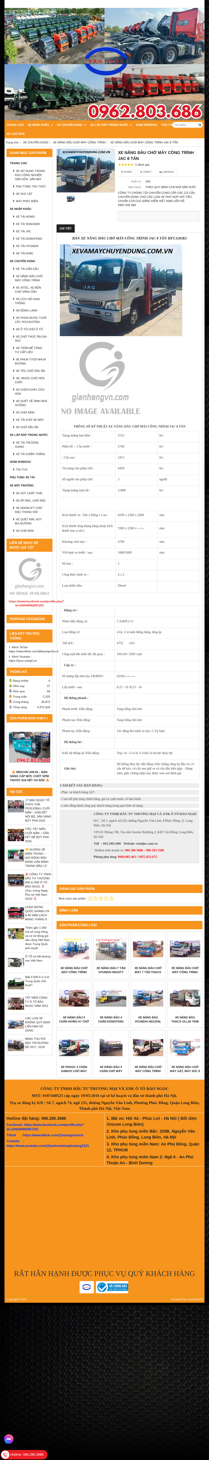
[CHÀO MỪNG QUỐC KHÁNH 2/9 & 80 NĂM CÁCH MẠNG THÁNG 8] (16, 920)
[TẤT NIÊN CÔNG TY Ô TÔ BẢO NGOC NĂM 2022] (16, 1010)
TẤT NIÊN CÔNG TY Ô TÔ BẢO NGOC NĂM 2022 (36, 1001)
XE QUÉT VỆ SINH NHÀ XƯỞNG (31, 403)
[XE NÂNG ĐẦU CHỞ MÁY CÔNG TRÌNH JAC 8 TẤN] (86, 170)
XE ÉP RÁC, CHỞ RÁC (31, 500)
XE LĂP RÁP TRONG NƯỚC (109, 124)
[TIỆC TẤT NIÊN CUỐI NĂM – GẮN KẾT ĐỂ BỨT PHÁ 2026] (16, 842)
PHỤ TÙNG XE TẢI (22, 477)
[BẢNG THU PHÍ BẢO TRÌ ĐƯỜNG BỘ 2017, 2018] (16, 1052)
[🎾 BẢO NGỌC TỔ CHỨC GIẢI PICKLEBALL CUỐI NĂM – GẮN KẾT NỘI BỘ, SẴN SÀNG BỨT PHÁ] (16, 813)
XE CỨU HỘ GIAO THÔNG (27, 301)
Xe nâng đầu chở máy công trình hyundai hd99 (148, 1071)
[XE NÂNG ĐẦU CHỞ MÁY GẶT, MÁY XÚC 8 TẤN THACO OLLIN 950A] (185, 1047)
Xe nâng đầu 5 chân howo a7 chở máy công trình (74, 1021)
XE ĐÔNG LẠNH (26, 310)
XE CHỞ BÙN (15, 133)
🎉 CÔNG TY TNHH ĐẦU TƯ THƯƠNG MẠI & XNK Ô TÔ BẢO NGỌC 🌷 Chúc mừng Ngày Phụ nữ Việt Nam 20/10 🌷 (38, 886)
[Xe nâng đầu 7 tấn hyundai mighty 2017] (111, 949)
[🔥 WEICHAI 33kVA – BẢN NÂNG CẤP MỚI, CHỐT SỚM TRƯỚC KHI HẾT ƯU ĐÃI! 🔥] (29, 747)
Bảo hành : (135, 187)
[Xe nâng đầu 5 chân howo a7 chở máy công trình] (74, 998)
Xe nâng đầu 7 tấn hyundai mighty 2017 (111, 972)
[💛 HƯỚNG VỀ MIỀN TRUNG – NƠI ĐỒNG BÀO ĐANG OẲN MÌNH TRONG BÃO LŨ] (16, 862)
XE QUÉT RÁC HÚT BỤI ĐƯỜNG (28, 521)
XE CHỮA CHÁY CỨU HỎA (29, 391)
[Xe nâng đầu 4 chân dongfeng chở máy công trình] (111, 998)
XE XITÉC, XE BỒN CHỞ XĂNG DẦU (28, 289)
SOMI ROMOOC (146, 124)
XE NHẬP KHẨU (39, 124)
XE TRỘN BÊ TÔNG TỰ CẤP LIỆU (28, 350)
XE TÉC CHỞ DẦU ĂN (30, 370)
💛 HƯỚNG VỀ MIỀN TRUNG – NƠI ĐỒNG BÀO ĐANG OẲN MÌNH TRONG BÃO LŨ (36, 857)
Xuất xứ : (136, 181)
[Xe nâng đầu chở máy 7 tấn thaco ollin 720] (148, 949)
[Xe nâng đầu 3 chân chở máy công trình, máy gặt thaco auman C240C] (111, 1047)
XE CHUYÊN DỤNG (70, 124)
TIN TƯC (22, 469)
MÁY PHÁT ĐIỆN (27, 201)
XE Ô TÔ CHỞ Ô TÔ (29, 329)
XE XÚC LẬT (24, 193)
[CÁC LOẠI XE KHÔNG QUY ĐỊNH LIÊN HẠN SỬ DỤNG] (16, 1031)
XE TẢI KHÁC (24, 253)
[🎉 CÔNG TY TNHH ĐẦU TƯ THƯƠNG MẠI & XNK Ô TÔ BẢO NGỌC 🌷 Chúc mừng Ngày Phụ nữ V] (16, 887)
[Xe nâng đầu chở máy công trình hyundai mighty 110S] (74, 949)
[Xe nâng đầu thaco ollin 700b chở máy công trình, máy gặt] (185, 998)
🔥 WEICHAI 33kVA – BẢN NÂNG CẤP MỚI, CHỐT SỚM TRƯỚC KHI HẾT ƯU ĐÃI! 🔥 (29, 776)
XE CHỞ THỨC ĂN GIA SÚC (30, 338)
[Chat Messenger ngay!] (8, 1439)
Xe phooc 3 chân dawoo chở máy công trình (74, 1071)
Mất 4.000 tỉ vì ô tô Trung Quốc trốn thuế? (37, 981)
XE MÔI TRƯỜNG (22, 485)
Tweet (146, 172)
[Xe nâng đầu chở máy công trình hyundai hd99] (148, 1047)
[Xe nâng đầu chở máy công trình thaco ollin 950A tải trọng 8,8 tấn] (185, 949)
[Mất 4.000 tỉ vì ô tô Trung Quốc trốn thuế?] (16, 990)
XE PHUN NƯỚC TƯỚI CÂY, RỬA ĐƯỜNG (31, 319)
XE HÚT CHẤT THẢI (29, 493)
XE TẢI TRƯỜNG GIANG (27, 444)
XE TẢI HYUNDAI (27, 246)
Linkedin (168, 172)
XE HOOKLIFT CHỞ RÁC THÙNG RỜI (28, 510)
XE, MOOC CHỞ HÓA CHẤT (29, 380)
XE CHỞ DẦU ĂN (27, 427)
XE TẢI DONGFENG (29, 238)
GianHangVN (194, 1299)
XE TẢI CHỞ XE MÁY (30, 419)
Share (127, 172)
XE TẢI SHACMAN (28, 224)
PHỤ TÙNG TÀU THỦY (31, 186)
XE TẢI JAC (23, 231)
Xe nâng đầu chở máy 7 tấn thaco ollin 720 (148, 972)
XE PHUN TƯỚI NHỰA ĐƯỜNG (30, 361)
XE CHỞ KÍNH (25, 412)
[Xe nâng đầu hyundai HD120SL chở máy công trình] (148, 998)
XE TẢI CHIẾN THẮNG (30, 454)
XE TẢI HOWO (25, 216)
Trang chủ (15, 124)
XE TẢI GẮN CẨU (27, 268)
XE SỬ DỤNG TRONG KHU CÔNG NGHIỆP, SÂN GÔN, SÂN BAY (30, 175)
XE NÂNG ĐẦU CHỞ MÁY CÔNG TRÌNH (29, 278)
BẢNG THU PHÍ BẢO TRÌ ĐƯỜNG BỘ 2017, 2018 (37, 1043)
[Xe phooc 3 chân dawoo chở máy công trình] (74, 1047)
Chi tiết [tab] (66, 228)
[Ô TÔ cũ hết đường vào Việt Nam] (16, 969)
